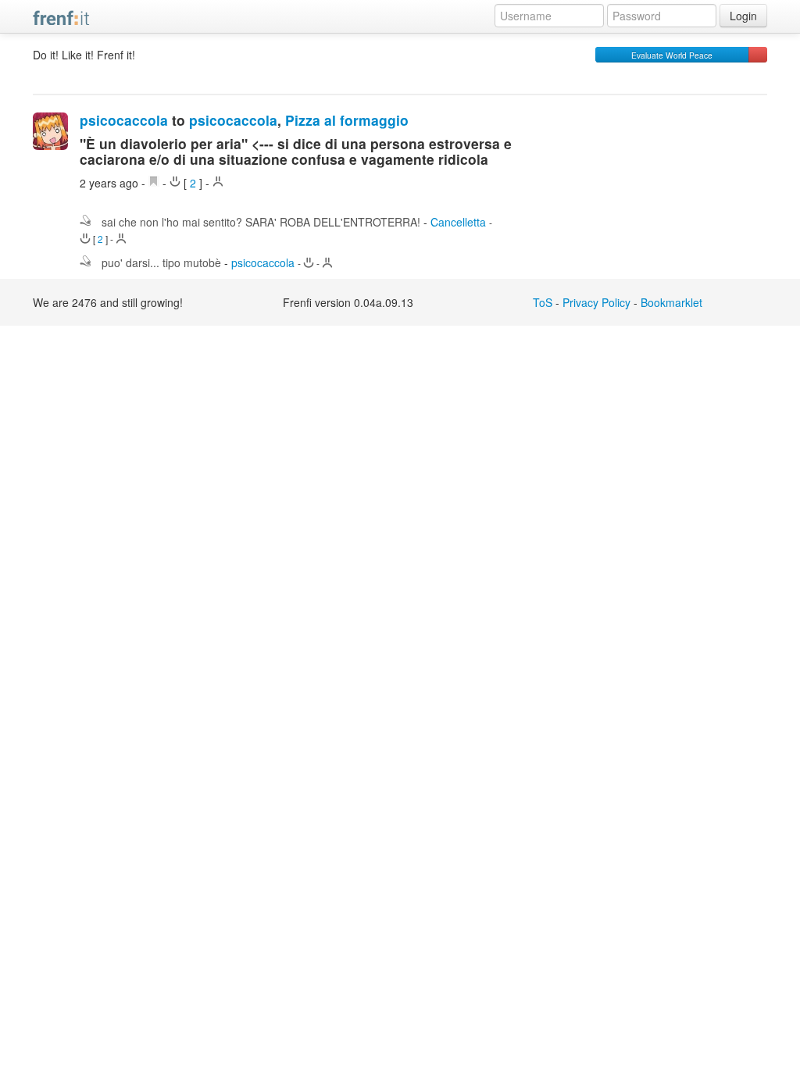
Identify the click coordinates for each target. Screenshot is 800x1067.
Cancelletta (458, 222)
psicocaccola (124, 120)
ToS (542, 302)
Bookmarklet (671, 302)
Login (743, 15)
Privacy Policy (596, 302)
